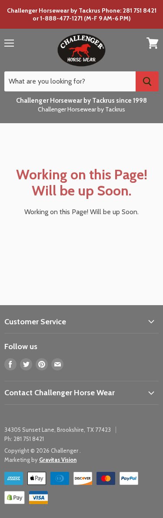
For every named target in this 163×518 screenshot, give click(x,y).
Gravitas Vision (58, 459)
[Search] (147, 81)
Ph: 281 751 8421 (24, 438)
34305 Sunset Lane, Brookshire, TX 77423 (57, 429)
